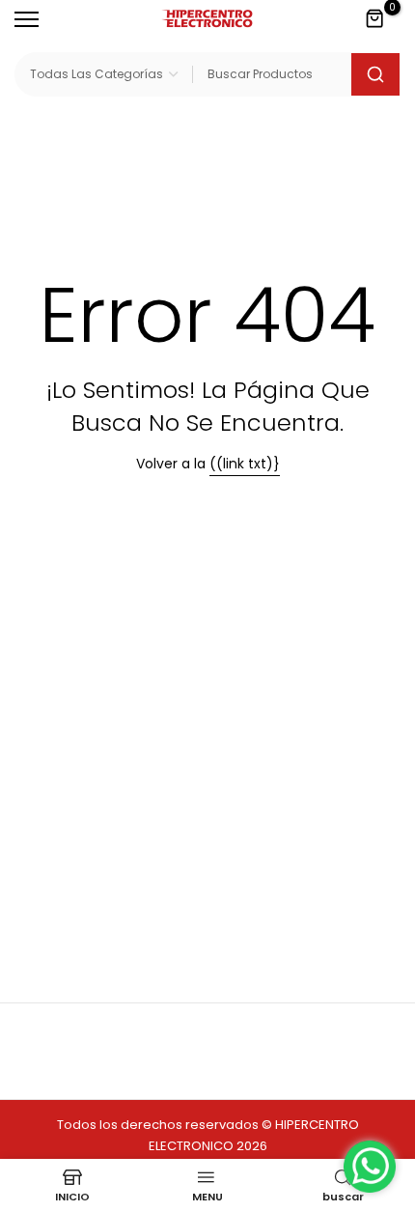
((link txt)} (244, 463)
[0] (375, 19)
